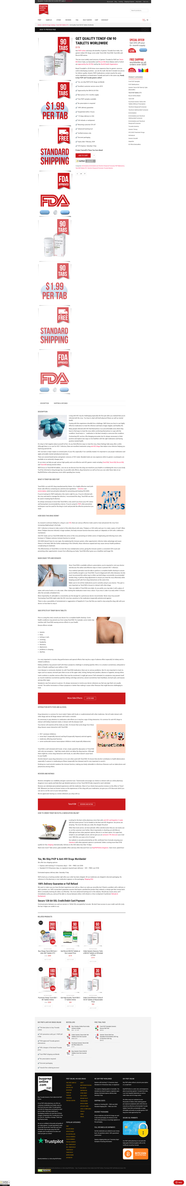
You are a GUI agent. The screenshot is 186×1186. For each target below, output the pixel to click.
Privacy (82, 1111)
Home (39, 25)
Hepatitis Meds (70, 1131)
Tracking (120, 1)
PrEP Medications (119, 166)
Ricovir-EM (102, 62)
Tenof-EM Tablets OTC (62, 25)
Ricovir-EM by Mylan (134, 95)
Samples (49, 20)
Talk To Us (145, 1)
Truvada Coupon (70, 1100)
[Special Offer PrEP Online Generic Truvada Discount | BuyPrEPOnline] (138, 45)
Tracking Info (84, 1101)
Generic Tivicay (132, 129)
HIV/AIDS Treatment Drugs (136, 132)
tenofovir (81, 489)
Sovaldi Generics (70, 1136)
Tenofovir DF (69, 1149)
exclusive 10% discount (110, 835)
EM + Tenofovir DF (71, 1144)
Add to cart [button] (47, 959)
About (82, 1082)
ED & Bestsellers (70, 1134)
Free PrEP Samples (134, 81)
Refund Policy (84, 1098)
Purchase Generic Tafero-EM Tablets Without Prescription (137, 103)
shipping (50, 845)
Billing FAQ (83, 1088)
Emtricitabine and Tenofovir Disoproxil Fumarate (102, 166)
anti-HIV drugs (95, 446)
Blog (116, 1)
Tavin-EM (43, 465)
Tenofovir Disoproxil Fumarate (95, 168)
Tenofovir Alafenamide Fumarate (138, 110)
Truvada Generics (108, 168)
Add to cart (83, 155)
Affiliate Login (84, 1106)
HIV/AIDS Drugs (70, 1129)
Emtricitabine (85, 166)
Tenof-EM (106, 462)
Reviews (68, 20)
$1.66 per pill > (69, 1)
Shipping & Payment (129, 1)
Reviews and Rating (86, 804)
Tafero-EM (69, 1098)
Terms (82, 1114)
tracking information (106, 1141)
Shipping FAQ (89, 879)
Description (44, 403)
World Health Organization (109, 64)
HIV (70, 523)
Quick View (43, 944)
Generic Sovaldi (133, 138)
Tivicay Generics (70, 1139)
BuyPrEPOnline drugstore (100, 848)
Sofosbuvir (131, 135)
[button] (5, 1183)
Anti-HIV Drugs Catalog (48, 25)
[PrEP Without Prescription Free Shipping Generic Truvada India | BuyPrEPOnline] (138, 65)
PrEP (39, 20)
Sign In (82, 1116)
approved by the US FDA (85, 64)
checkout (72, 842)
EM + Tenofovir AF (71, 1147)
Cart (96, 20)
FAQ (77, 20)
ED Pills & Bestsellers (134, 144)
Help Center (138, 1)
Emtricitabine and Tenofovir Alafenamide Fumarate (136, 117)
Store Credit (83, 1093)
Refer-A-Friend (84, 1103)
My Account (110, 1)
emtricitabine (42, 491)
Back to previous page (47, 30)
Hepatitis (131, 141)
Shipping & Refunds (61, 403)
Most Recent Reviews (85, 1085)
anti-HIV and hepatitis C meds (113, 820)
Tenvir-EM (113, 462)
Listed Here (90, 698)
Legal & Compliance (85, 1108)
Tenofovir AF (69, 1152)
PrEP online (82, 51)
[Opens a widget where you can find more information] (178, 1182)
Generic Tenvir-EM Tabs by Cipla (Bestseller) (137, 88)
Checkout (104, 20)
